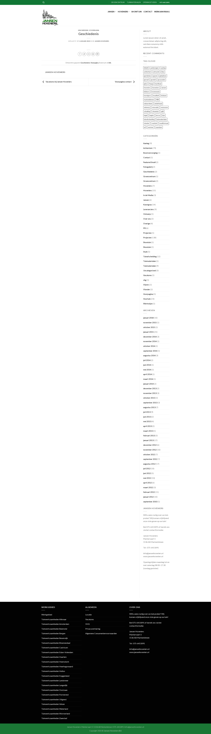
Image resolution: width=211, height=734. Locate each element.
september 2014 (150, 351)
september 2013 (150, 402)
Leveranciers (148, 209)
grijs (145, 84)
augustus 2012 (149, 464)
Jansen (111, 12)
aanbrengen (154, 68)
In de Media (148, 195)
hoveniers (155, 88)
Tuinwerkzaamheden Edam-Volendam (57, 652)
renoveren (164, 107)
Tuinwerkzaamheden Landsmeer (54, 680)
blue (162, 72)
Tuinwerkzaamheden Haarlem (54, 657)
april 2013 (147, 426)
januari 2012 (148, 497)
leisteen (163, 96)
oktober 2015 (149, 327)
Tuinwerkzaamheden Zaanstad (54, 718)
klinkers (146, 92)
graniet (153, 80)
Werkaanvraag (162, 12)
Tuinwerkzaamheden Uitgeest (54, 699)
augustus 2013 (149, 407)
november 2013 (150, 393)
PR (144, 228)
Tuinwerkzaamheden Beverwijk (54, 638)
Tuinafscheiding (150, 256)
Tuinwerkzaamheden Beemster (54, 629)
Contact (148, 12)
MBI (157, 100)
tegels (152, 115)
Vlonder (146, 289)
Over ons (147, 219)
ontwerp (147, 107)
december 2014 (150, 336)
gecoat (146, 80)
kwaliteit (156, 96)
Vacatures (147, 275)
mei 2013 (147, 421)
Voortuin (147, 299)
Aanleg (146, 143)
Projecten (147, 233)
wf (145, 127)
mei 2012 (147, 478)
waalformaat (163, 123)
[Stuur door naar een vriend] (89, 54)
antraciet (156, 72)
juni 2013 (147, 417)
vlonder (146, 123)
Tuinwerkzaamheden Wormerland (55, 713)
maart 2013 (148, 431)
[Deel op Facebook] (80, 54)
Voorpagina (94, 30)
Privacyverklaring (92, 629)
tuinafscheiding (149, 119)
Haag (151, 84)
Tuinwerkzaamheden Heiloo (53, 671)
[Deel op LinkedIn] (97, 54)
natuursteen (148, 103)
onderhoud (158, 103)
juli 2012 (146, 468)
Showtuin (136, 12)
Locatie (88, 614)
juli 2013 (146, 412)
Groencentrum (118, 2)
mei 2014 (147, 369)
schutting (147, 111)
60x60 (146, 68)
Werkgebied (46, 614)
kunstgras (147, 96)
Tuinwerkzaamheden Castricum (54, 647)
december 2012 (150, 445)
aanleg (163, 68)
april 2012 (147, 482)
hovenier (147, 88)
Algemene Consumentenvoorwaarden (101, 633)
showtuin (155, 111)
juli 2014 (146, 360)
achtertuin (147, 72)
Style (145, 251)
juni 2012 (147, 473)
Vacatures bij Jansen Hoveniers (58, 81)
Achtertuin (147, 148)
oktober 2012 (149, 454)
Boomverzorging (150, 153)
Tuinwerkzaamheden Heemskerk (55, 662)
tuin (163, 115)
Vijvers (146, 284)
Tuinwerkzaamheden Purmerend (55, 694)
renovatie (155, 107)
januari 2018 (148, 318)
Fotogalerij (147, 167)
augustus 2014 (149, 355)
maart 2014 (148, 379)
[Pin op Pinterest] (93, 54)
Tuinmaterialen (134, 2)
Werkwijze (147, 303)
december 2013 (150, 388)
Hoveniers (123, 12)
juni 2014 (147, 365)
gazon (155, 76)
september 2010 (150, 501)
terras (158, 115)
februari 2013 (149, 435)
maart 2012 (148, 487)
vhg (144, 280)
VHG (87, 624)
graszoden (161, 80)
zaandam (159, 127)
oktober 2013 (149, 398)
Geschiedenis (83, 30)
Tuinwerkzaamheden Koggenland (55, 676)
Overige (146, 223)
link (110, 63)
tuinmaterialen (162, 119)
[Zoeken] (43, 2)
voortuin (154, 123)
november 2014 (150, 341)
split (162, 111)
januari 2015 (148, 332)
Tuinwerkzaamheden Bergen (53, 633)
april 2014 (147, 374)
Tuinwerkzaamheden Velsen (53, 704)
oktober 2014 (149, 346)
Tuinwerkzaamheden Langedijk (54, 685)
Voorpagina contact (123, 81)
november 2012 (150, 449)
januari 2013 (148, 440)
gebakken (162, 76)
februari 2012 (149, 492)
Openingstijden (150, 2)
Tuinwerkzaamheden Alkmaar (53, 619)
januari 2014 (148, 384)
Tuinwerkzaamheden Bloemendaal (55, 643)
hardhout (158, 84)
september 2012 (150, 459)
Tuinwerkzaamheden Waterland (54, 709)
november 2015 (150, 322)
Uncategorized (149, 270)
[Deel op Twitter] (84, 54)
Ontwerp (147, 214)
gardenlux (147, 76)
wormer (150, 127)
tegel (145, 115)
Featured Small (149, 162)
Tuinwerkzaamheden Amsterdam (55, 624)
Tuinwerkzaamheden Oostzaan (54, 690)
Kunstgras (147, 204)
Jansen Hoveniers (102, 41)
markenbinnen (149, 100)
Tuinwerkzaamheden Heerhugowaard (57, 666)
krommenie (156, 92)
